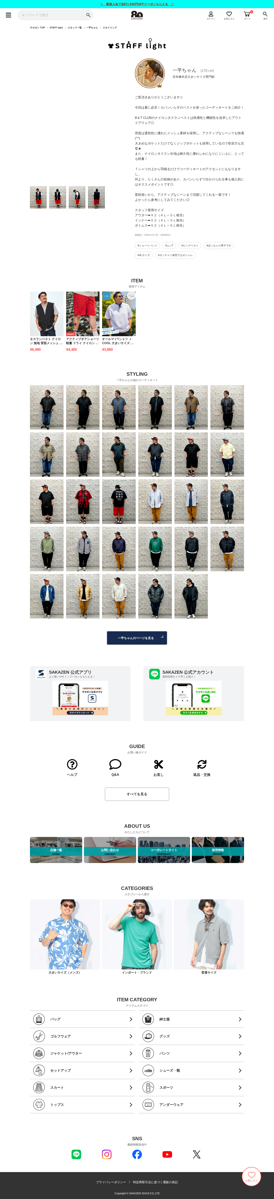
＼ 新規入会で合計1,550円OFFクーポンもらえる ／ (137, 4)
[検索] (88, 15)
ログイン (211, 19)
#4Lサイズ (144, 255)
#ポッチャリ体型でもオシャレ (175, 255)
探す (266, 19)
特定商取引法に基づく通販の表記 (155, 1182)
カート (247, 19)
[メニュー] (8, 15)
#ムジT (169, 245)
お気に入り (229, 19)
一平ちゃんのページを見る (136, 638)
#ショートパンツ (147, 245)
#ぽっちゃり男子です (219, 245)
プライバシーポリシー (111, 1182)
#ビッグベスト (190, 245)
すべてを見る (137, 794)
